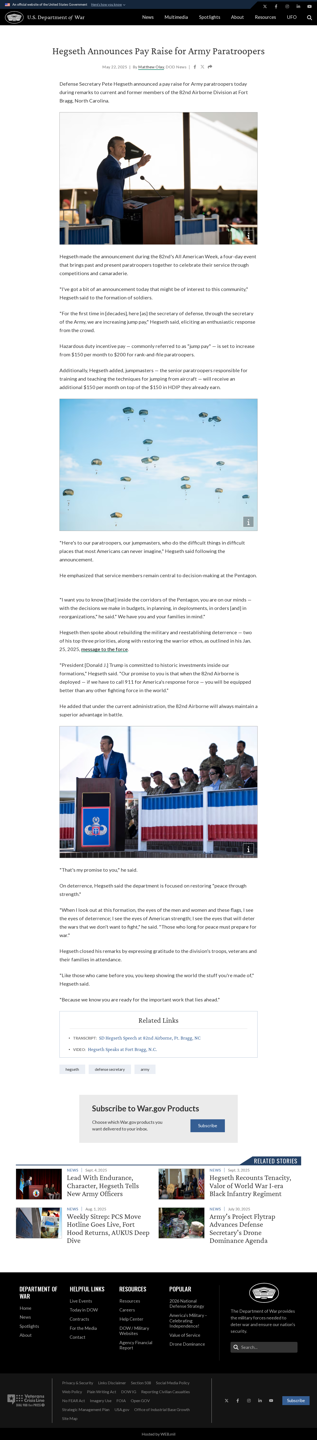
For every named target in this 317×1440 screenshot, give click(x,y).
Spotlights (209, 17)
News (148, 17)
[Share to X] (202, 67)
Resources (265, 17)
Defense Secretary (110, 1069)
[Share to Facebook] (195, 67)
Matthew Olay (151, 66)
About (237, 17)
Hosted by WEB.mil (158, 1434)
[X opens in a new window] (265, 6)
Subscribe (207, 1125)
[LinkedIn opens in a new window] (298, 6)
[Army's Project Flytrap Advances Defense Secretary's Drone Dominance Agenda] (227, 1226)
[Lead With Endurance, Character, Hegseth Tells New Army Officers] (85, 1183)
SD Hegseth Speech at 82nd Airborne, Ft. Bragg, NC (150, 1038)
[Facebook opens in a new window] (276, 6)
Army (145, 1069)
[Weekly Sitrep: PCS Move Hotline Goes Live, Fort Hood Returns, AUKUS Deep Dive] (85, 1226)
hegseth (72, 1069)
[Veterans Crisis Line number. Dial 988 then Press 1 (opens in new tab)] (26, 1400)
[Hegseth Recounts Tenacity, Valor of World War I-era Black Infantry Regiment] (227, 1183)
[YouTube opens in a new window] (309, 6)
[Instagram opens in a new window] (287, 6)
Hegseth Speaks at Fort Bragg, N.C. (122, 1049)
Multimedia (176, 17)
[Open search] (309, 17)
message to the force (104, 649)
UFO (292, 17)
